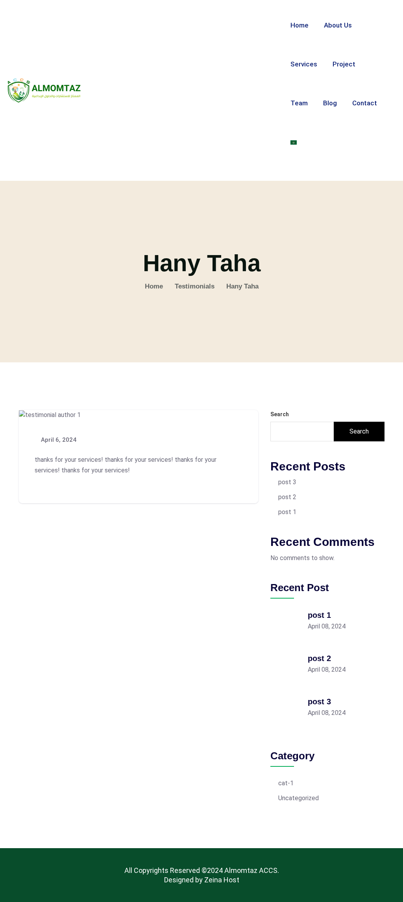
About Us (338, 25)
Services (303, 64)
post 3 (287, 482)
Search (279, 414)
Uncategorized (298, 798)
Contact (364, 103)
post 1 (287, 512)
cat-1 (286, 783)
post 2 (287, 497)
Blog (330, 103)
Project (344, 64)
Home (299, 25)
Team (299, 103)
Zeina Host (221, 880)
